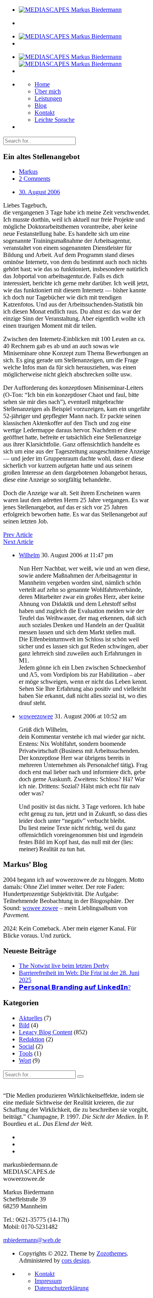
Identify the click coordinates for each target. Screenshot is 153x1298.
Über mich (48, 91)
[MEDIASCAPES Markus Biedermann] (70, 9)
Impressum (48, 1281)
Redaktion (31, 1039)
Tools (26, 1053)
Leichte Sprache (55, 119)
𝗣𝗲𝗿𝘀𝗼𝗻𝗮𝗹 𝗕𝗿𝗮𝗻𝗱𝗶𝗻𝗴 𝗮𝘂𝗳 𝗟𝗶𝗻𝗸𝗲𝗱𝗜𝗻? (75, 987)
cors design (75, 1260)
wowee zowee (40, 908)
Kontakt (45, 112)
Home (42, 84)
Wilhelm (29, 555)
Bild (24, 1025)
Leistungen (48, 98)
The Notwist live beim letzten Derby (64, 965)
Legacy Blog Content (45, 1032)
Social (26, 1046)
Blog (41, 105)
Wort (25, 1060)
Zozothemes (112, 1253)
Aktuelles (30, 1018)
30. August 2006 (39, 192)
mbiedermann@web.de (32, 1240)
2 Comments (34, 178)
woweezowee (36, 716)
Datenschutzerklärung (62, 1288)
